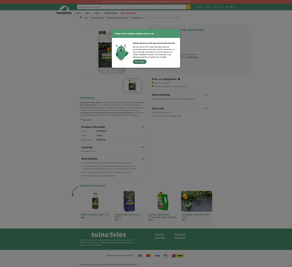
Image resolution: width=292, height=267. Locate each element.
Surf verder (140, 62)
